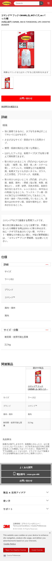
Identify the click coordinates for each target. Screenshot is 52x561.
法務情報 (16, 524)
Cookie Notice (10, 544)
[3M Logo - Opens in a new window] (7, 3)
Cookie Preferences (38, 526)
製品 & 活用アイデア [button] (14, 492)
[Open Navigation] (48, 3)
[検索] (41, 3)
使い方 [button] (7, 500)
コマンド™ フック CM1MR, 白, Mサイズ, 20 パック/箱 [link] (37, 388)
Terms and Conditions (21, 526)
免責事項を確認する (9, 107)
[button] (12, 555)
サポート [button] (8, 509)
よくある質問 (26, 467)
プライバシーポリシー (30, 524)
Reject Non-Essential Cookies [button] (15, 550)
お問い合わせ (26, 480)
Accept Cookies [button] (37, 550)
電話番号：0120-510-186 (27, 474)
